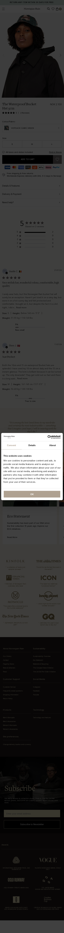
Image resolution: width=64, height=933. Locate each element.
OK (32, 494)
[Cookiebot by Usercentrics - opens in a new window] (48, 437)
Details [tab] (32, 445)
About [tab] (52, 445)
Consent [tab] (11, 445)
